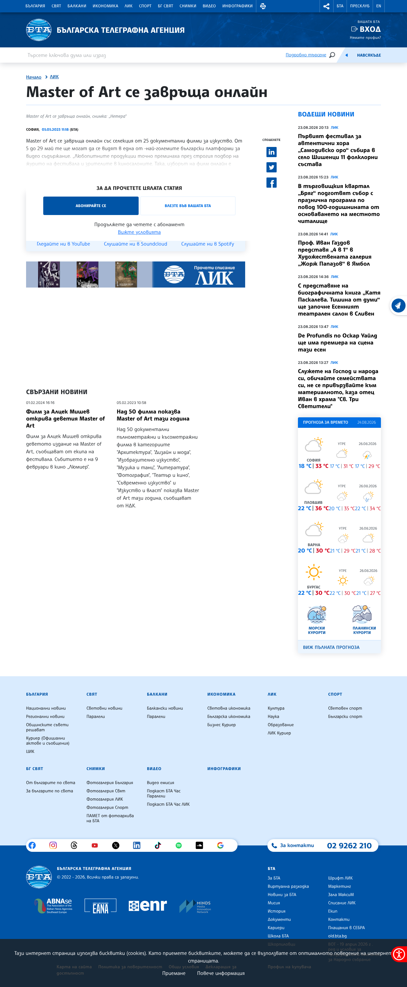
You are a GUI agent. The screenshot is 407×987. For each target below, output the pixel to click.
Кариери (276, 927)
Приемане (173, 973)
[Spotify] (181, 845)
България (35, 6)
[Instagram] (55, 845)
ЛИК (129, 6)
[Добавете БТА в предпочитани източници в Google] (222, 845)
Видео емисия (160, 782)
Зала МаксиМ (341, 894)
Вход (370, 29)
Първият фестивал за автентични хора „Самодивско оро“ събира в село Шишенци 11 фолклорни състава (338, 150)
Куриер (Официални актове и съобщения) (47, 741)
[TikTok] (160, 845)
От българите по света (50, 782)
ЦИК (30, 751)
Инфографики (237, 6)
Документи (279, 919)
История (277, 911)
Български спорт (345, 716)
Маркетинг (339, 886)
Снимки (188, 6)
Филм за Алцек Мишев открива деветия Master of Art (65, 418)
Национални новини (46, 708)
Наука (273, 716)
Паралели (95, 716)
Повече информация (221, 973)
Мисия (274, 903)
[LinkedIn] (139, 845)
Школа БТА (278, 936)
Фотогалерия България (109, 782)
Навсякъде (369, 55)
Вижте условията (139, 232)
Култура (276, 708)
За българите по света (49, 791)
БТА (340, 6)
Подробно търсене (306, 55)
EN (378, 6)
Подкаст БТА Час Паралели (164, 794)
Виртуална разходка (288, 886)
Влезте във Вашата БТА (188, 205)
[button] (263, 6)
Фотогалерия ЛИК (104, 799)
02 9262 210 (349, 845)
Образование (281, 724)
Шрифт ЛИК (340, 878)
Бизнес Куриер (221, 724)
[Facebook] (34, 845)
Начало (33, 77)
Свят (56, 6)
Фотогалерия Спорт (107, 807)
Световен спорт (345, 708)
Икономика (106, 6)
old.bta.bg (337, 936)
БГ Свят (165, 6)
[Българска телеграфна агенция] (39, 877)
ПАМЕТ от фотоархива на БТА (110, 818)
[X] (118, 845)
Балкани (76, 6)
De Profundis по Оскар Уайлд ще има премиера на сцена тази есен (337, 342)
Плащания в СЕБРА (346, 927)
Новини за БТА (282, 894)
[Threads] (76, 845)
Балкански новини (165, 708)
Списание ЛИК (341, 903)
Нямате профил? (365, 37)
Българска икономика (228, 716)
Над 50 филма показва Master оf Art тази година (153, 415)
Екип (332, 911)
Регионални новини (45, 716)
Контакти (338, 919)
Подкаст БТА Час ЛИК (168, 804)
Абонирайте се (91, 205)
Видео (209, 6)
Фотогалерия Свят (105, 791)
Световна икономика (228, 708)
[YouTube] (97, 845)
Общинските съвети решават (47, 727)
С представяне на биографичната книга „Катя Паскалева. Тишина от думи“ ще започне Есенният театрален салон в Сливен (339, 299)
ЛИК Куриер (279, 733)
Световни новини (104, 708)
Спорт (145, 6)
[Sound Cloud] (201, 845)
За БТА (274, 878)
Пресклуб (359, 6)
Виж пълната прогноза (331, 647)
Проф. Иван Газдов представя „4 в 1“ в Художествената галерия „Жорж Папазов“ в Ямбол (334, 253)
